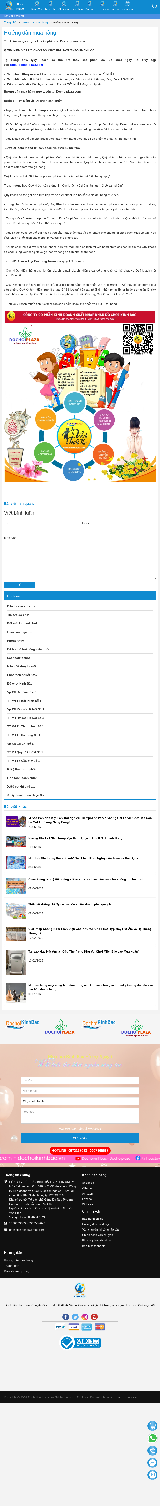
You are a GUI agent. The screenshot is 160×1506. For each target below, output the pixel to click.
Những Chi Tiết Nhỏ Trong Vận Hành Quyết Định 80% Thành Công (75, 838)
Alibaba (87, 1188)
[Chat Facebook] (153, 1462)
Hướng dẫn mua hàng (18, 1260)
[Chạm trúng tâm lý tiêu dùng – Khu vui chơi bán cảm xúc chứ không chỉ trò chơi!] (16, 886)
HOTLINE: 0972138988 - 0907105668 (80, 1150)
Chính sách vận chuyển (97, 1235)
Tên (7, 523)
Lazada (87, 1199)
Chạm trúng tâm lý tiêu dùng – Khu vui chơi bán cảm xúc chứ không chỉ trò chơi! (86, 879)
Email (86, 523)
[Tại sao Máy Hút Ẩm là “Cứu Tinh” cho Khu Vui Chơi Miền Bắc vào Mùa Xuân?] (16, 962)
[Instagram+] (84, 1317)
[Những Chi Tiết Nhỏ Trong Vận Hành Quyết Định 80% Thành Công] (16, 841)
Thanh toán (11, 1265)
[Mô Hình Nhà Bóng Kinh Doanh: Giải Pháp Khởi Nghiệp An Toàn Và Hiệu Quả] (16, 862)
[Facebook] (65, 1317)
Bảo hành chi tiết (93, 1218)
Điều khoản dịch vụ (16, 1271)
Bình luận (11, 537)
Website (87, 1204)
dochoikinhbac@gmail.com (27, 1229)
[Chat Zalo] (153, 1475)
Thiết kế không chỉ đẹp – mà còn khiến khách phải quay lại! (71, 904)
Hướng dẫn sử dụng (95, 1224)
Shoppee (88, 1182)
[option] (23, 1025)
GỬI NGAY (80, 1138)
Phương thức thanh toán (98, 1240)
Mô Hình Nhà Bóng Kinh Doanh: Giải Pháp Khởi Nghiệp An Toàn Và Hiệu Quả (83, 858)
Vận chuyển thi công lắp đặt (100, 1229)
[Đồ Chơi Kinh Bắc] (9, 6)
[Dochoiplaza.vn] (61, 1028)
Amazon (87, 1193)
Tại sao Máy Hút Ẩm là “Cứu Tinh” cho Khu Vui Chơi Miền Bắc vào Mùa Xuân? (84, 951)
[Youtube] (94, 1317)
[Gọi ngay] (153, 1450)
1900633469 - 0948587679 (27, 1223)
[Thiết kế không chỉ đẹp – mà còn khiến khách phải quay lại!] (16, 910)
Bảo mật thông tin (93, 1245)
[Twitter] (75, 1317)
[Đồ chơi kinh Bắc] (23, 1025)
